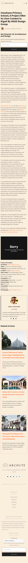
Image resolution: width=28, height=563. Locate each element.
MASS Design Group (13, 264)
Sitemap (14, 504)
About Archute (14, 497)
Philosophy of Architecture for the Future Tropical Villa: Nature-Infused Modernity (13, 436)
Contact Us (14, 499)
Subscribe (14, 49)
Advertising (14, 502)
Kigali (13, 270)
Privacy (14, 507)
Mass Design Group (6, 106)
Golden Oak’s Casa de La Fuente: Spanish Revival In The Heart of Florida (13, 394)
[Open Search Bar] (24, 3)
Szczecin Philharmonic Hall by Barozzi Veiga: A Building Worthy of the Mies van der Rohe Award (13, 355)
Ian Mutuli (8, 28)
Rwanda (22, 106)
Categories (14, 538)
